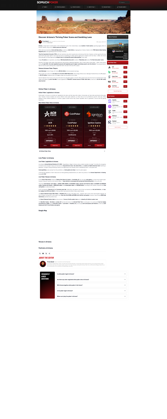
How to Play (91, 7)
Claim (125, 67)
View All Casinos (118, 127)
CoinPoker (72, 123)
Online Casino (122, 7)
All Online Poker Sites (45, 151)
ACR (50, 123)
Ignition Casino (94, 123)
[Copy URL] (40, 253)
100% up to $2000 (50, 130)
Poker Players (76, 7)
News (45, 7)
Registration (55, 145)
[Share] (49, 253)
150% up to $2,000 (72, 130)
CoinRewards (72, 135)
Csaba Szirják (49, 42)
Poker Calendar (61, 7)
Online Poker (107, 7)
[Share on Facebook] (43, 253)
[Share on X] (46, 253)
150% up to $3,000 (94, 130)
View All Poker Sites (118, 91)
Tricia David (45, 41)
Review (45, 145)
